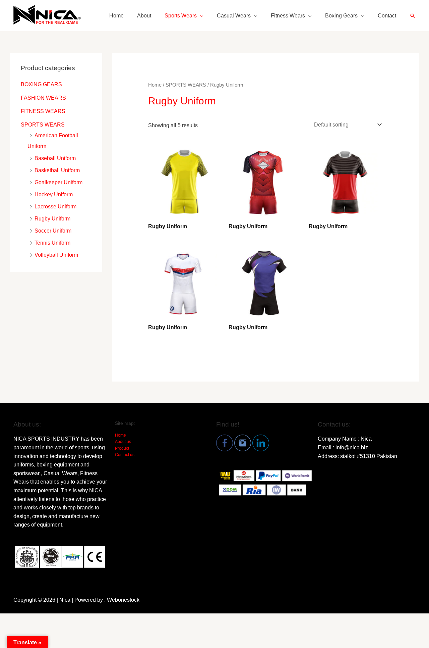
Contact (387, 15)
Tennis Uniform (52, 243)
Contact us (124, 454)
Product (122, 448)
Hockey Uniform (54, 194)
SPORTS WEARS (43, 125)
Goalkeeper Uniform (58, 182)
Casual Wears (234, 15)
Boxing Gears (341, 15)
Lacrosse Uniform (55, 206)
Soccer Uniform (53, 231)
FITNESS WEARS (43, 111)
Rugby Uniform (52, 218)
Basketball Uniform (57, 170)
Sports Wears (181, 15)
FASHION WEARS (43, 98)
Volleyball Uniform (56, 255)
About (144, 15)
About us (123, 441)
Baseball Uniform (55, 158)
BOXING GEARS (41, 84)
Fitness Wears (288, 15)
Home (116, 15)
